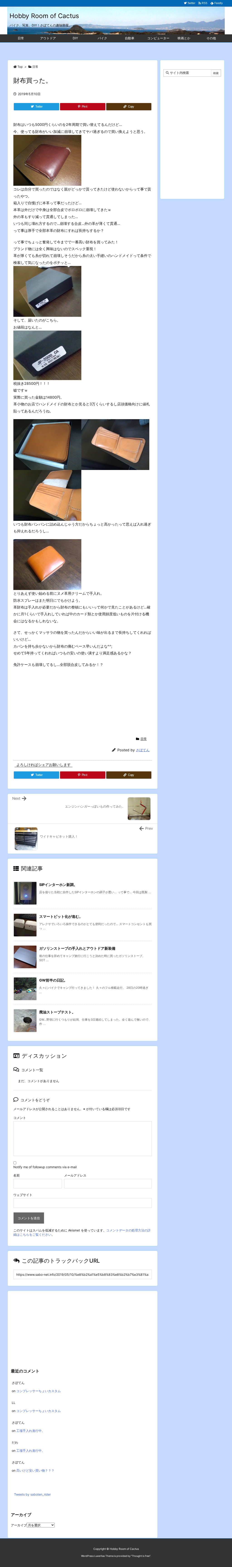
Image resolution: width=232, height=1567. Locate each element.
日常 (35, 66)
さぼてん (143, 750)
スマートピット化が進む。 (61, 916)
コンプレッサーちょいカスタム (38, 1391)
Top (20, 66)
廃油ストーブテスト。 (57, 1012)
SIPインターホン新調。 (58, 884)
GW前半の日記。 (53, 980)
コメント (19, 1118)
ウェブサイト (22, 1195)
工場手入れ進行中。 (30, 1431)
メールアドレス (75, 1175)
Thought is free (141, 1556)
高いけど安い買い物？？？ (35, 1470)
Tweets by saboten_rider (32, 1494)
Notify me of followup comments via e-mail (45, 1167)
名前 (16, 1175)
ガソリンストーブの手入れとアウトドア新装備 (77, 948)
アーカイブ (19, 1525)
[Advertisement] (116, 48)
